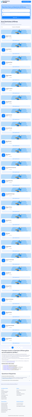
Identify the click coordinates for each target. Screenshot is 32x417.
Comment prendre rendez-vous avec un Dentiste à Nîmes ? (10, 380)
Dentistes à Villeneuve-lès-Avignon (8, 367)
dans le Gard (16, 24)
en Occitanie (19, 24)
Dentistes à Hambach (4, 404)
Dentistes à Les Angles (6, 369)
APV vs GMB (3, 393)
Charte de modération (4, 392)
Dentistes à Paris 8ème (4, 410)
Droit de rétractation (4, 397)
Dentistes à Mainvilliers (4, 405)
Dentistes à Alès (5, 366)
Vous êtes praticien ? (26, 1)
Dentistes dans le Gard (11, 361)
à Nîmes (13, 24)
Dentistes (17, 391)
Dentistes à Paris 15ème (4, 408)
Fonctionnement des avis (4, 391)
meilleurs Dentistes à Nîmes (7, 378)
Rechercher (15, 17)
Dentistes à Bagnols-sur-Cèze (8, 368)
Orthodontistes (18, 392)
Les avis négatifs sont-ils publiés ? (20, 406)
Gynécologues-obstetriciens (20, 393)
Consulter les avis (16, 40)
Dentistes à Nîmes (6, 365)
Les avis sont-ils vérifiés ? (19, 404)
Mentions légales (3, 396)
